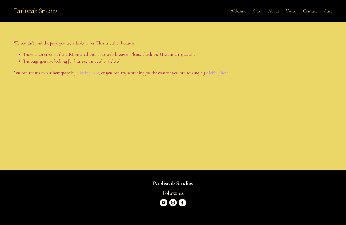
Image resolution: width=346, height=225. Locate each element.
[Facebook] (182, 202)
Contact (310, 11)
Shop (257, 11)
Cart (328, 11)
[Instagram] (173, 202)
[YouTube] (163, 202)
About (273, 11)
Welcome (238, 11)
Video (291, 11)
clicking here (88, 73)
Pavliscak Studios (35, 11)
